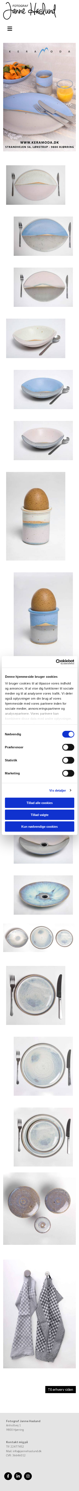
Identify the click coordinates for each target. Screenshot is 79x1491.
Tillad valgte (39, 814)
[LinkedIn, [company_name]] (18, 1476)
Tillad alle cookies (40, 803)
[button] (11, 28)
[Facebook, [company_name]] (8, 1476)
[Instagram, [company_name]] (28, 1476)
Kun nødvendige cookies (39, 826)
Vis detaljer (57, 790)
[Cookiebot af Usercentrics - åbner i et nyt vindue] (56, 662)
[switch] (68, 747)
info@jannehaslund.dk (27, 1451)
